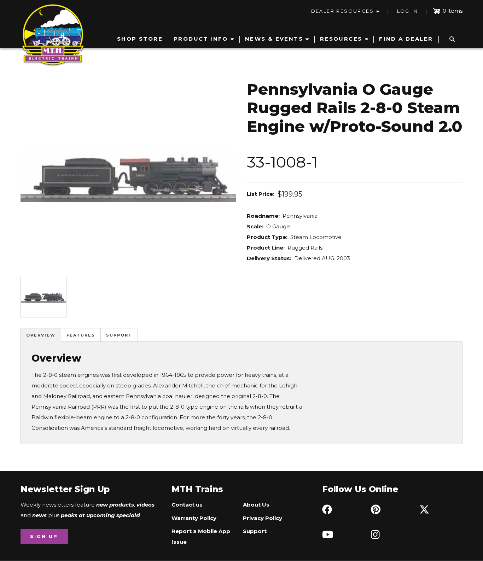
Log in (407, 11)
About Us (256, 504)
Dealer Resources (342, 11)
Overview (41, 335)
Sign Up (44, 536)
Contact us (187, 504)
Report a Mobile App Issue (200, 536)
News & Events (274, 38)
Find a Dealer (406, 38)
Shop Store (140, 38)
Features (80, 335)
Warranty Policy (193, 518)
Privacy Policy (262, 518)
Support (119, 335)
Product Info (201, 38)
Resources (341, 38)
